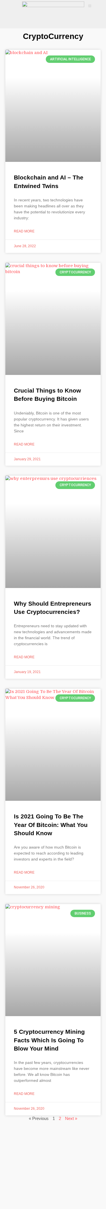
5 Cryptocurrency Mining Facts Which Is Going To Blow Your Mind (49, 1040)
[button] (89, 5)
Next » (71, 1118)
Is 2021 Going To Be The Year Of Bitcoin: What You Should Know (51, 824)
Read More (24, 231)
